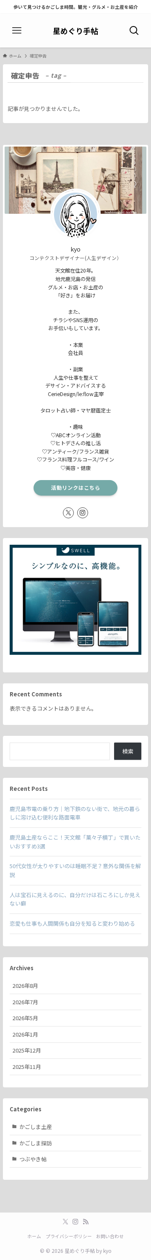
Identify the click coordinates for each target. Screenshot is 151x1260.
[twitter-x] (68, 512)
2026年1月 (25, 1034)
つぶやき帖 (33, 1159)
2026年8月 (25, 986)
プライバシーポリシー (69, 1236)
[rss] (85, 1222)
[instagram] (82, 512)
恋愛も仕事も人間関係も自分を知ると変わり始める (72, 923)
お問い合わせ (110, 1236)
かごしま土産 (35, 1127)
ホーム (34, 1236)
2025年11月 (27, 1067)
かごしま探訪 (35, 1143)
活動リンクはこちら (75, 487)
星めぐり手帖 (75, 30)
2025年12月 (27, 1050)
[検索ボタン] (134, 30)
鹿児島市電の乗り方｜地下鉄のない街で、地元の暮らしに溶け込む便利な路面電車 (75, 813)
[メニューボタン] (17, 30)
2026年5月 (25, 1018)
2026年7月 (25, 1002)
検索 (127, 751)
